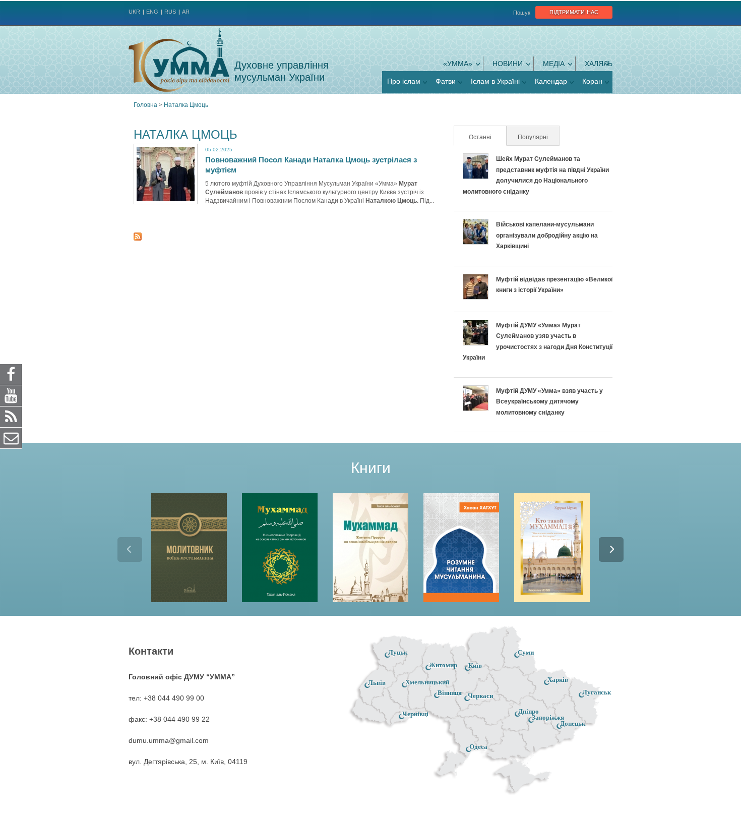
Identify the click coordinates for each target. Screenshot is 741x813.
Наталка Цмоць (186, 104)
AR (186, 12)
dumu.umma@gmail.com (169, 740)
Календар (551, 81)
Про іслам (403, 81)
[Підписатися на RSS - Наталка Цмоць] (138, 238)
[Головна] (179, 60)
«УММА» (457, 64)
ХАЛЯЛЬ (598, 64)
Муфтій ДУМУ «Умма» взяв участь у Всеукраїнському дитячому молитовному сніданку (549, 401)
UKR (134, 12)
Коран (592, 81)
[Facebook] (11, 374)
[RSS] (11, 417)
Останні (487, 137)
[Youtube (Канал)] (11, 395)
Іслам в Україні (495, 81)
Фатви (446, 81)
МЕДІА (554, 64)
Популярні (533, 137)
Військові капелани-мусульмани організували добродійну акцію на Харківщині (547, 235)
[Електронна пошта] (11, 438)
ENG (152, 12)
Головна (145, 104)
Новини (507, 64)
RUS (170, 12)
